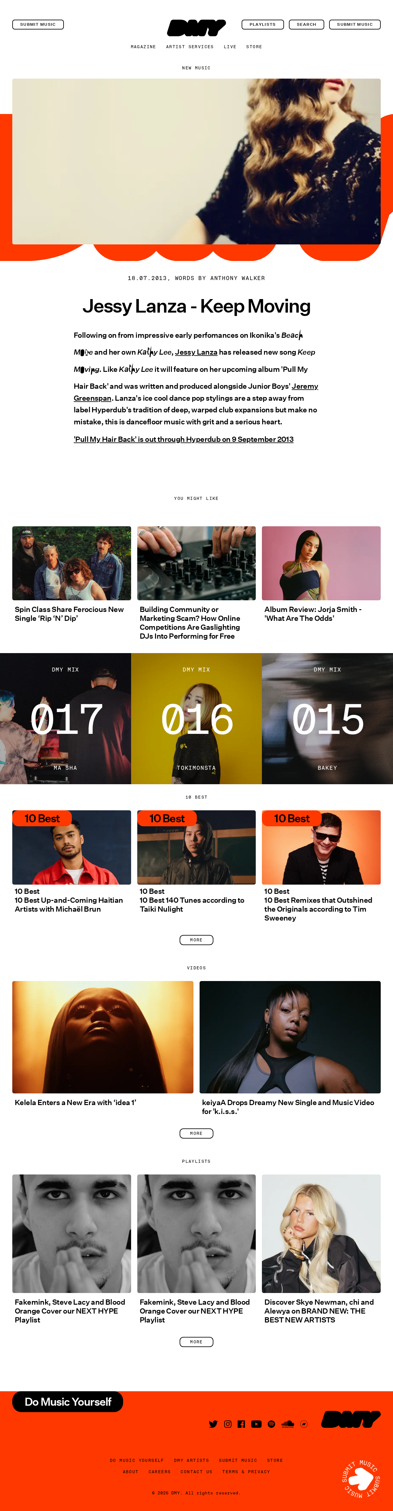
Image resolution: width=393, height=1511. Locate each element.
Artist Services (190, 46)
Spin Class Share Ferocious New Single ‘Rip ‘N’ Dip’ (69, 614)
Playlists (263, 24)
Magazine (143, 46)
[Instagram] (228, 1424)
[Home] (196, 28)
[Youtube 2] (256, 1424)
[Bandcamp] (304, 1424)
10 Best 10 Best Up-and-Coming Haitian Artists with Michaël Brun (69, 900)
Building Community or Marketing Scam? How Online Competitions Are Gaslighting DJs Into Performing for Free (190, 623)
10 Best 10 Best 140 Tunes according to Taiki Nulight (192, 900)
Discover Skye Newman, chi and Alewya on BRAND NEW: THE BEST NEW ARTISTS (319, 1311)
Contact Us (196, 1471)
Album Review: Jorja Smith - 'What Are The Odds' (313, 614)
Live (230, 46)
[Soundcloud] (287, 1424)
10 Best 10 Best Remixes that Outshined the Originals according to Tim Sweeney (318, 904)
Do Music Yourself (137, 1460)
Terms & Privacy (246, 1471)
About (131, 1471)
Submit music (38, 24)
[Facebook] (241, 1424)
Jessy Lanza (196, 352)
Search (307, 24)
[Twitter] (213, 1424)
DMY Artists (191, 1460)
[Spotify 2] (271, 1424)
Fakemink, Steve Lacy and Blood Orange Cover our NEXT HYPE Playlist (70, 1311)
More (196, 940)
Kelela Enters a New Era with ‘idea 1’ (76, 1102)
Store (254, 46)
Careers (160, 1471)
